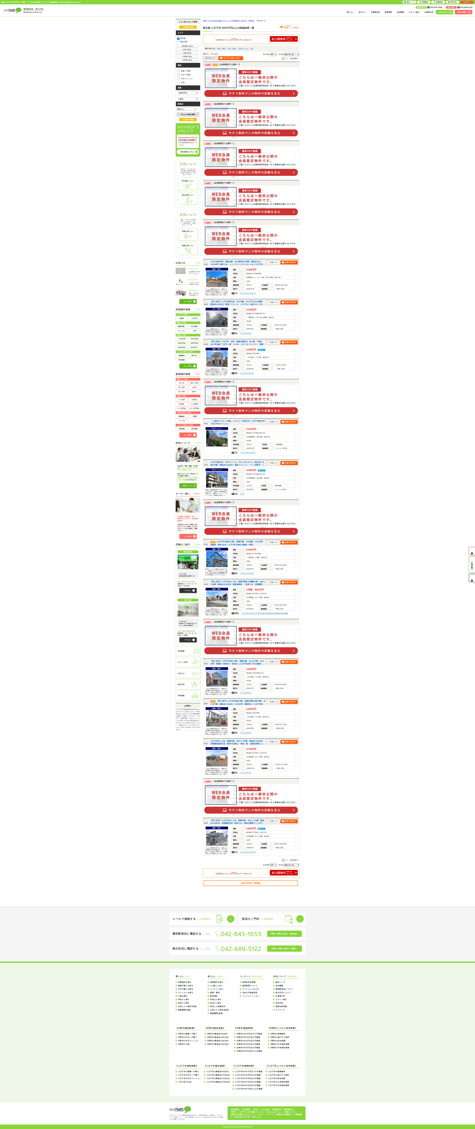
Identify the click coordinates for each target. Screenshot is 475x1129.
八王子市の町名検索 (276, 1078)
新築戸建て (181, 326)
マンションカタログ (251, 989)
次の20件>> (294, 58)
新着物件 (182, 355)
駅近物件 (214, 996)
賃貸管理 (388, 12)
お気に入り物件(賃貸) (219, 1010)
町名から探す (184, 1003)
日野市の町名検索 (278, 1041)
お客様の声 (429, 12)
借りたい (362, 12)
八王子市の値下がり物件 (278, 1075)
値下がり (194, 355)
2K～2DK (181, 387)
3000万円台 (194, 343)
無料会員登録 (281, 1006)
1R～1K (181, 383)
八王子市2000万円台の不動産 (248, 1075)
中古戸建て (194, 326)
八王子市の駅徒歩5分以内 (217, 1071)
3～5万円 (182, 400)
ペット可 (182, 421)
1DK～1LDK (194, 383)
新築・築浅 (215, 993)
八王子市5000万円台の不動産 (248, 1085)
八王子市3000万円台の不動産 (248, 1078)
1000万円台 (194, 339)
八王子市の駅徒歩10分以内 (218, 1075)
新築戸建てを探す (185, 986)
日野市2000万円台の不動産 (248, 1037)
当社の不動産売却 (250, 993)
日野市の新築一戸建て (187, 1034)
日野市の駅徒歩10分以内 (218, 1037)
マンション (181, 331)
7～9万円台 (194, 404)
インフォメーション (251, 996)
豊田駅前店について (284, 989)
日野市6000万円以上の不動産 (249, 1051)
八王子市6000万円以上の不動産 (249, 1089)
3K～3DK (181, 392)
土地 (251, 48)
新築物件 (182, 416)
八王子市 (194, 318)
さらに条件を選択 (189, 114)
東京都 (182, 38)
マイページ (280, 1010)
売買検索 (425, 2)
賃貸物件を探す (217, 982)
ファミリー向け (217, 989)
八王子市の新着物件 (276, 1071)
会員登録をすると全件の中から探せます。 (234, 39)
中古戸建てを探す (185, 989)
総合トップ (280, 982)
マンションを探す (185, 993)
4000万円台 (182, 347)
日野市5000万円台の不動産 (248, 1048)
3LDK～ (194, 392)
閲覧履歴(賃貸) (216, 1013)
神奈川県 (183, 42)
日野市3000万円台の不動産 (248, 1041)
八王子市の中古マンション (189, 1078)
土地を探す (183, 996)
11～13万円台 (194, 408)
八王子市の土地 (184, 1082)
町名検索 (182, 360)
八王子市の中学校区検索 (278, 1085)
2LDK (194, 387)
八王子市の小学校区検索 (278, 1082)
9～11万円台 (181, 408)
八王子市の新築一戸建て (188, 1071)
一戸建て (194, 416)
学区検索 (182, 429)
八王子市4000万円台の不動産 (248, 1082)
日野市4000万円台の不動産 (248, 1044)
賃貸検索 (439, 2)
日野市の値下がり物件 (279, 1037)
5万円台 (194, 400)
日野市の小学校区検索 (279, 1044)
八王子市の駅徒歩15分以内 (218, 1078)
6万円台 (181, 404)
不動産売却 (375, 12)
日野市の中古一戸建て (187, 1037)
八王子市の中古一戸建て (188, 1075)
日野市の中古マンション (188, 1041)
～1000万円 (182, 339)
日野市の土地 (184, 1044)
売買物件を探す (184, 982)
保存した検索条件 (217, 1006)
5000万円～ (194, 347)
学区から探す (184, 999)
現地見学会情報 (249, 982)
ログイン (467, 2)
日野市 (181, 318)
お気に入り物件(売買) (187, 1006)
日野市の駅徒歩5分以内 (217, 1034)
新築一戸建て (221, 48)
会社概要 (400, 12)
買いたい (350, 12)
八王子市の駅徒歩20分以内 (218, 1082)
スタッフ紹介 (414, 12)
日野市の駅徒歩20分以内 (218, 1044)
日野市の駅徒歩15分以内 (218, 1041)
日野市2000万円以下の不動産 (249, 1034)
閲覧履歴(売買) (184, 1010)
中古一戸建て (232, 48)
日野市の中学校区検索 (279, 1048)
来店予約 (279, 1003)
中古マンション (243, 48)
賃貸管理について (250, 986)
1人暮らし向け (216, 986)
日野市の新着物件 (278, 1034)
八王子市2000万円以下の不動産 (249, 1071)
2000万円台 (182, 343)
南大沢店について (283, 993)
